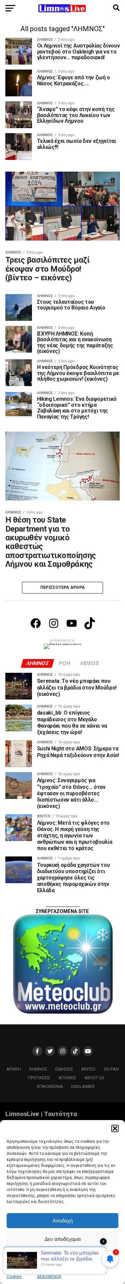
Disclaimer (83, 1086)
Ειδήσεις (64, 1069)
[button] (115, 1128)
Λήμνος (38, 1069)
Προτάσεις (39, 1077)
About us (94, 1077)
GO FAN (111, 1069)
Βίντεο (88, 1069)
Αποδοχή (63, 1220)
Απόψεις (67, 1077)
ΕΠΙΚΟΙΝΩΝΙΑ (50, 1086)
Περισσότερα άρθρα (62, 587)
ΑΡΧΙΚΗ (13, 1069)
